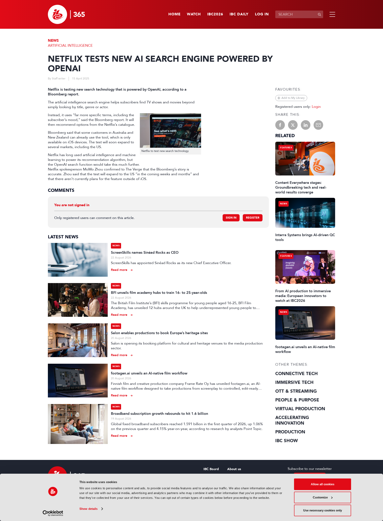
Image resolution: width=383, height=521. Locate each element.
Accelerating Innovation (292, 420)
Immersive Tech (294, 382)
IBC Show (286, 441)
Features (286, 147)
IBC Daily (239, 14)
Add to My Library (293, 98)
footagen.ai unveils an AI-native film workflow (149, 373)
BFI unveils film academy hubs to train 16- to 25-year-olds (159, 292)
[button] (331, 14)
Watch (194, 14)
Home (174, 14)
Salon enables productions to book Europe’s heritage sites (159, 333)
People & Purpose (297, 400)
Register (252, 218)
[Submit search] (319, 14)
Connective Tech (296, 374)
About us (234, 469)
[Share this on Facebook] (280, 125)
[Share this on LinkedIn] (305, 125)
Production (290, 432)
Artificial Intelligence (70, 45)
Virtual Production (300, 409)
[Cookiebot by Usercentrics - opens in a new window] (53, 513)
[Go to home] (66, 14)
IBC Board (211, 469)
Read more (119, 270)
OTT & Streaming (296, 391)
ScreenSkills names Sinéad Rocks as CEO (145, 252)
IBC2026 (215, 14)
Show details (88, 508)
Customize (320, 497)
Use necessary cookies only (322, 510)
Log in (262, 14)
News (53, 40)
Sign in (231, 218)
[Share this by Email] (318, 125)
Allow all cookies (322, 484)
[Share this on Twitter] (293, 125)
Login (316, 106)
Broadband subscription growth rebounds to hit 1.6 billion (159, 413)
